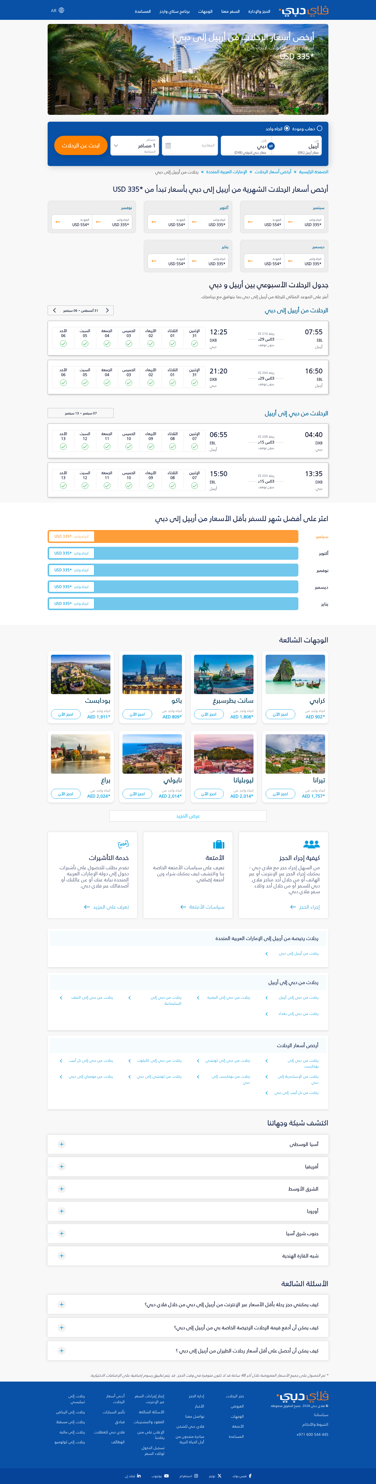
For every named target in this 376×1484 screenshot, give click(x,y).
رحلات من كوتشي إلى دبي (159, 1076)
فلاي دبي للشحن (190, 1426)
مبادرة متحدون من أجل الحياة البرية (190, 1439)
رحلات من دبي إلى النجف (92, 997)
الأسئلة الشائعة (151, 1412)
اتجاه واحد (274, 128)
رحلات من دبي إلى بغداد (298, 1013)
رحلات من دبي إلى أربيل (298, 997)
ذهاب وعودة (304, 128)
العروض (237, 1406)
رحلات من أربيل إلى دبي (298, 953)
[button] (188, 1144)
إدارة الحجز (196, 1396)
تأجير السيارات (114, 1412)
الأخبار (199, 1406)
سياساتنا (321, 1415)
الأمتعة (238, 1426)
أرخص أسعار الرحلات (273, 171)
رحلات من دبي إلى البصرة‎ (229, 997)
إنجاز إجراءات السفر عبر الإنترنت (149, 1399)
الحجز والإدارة (259, 11)
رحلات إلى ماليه (72, 1432)
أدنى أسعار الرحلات (115, 1399)
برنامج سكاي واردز (175, 11)
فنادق (120, 1422)
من (317, 140)
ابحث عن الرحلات (81, 145)
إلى (263, 140)
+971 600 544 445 (312, 1434)
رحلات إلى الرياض (70, 1412)
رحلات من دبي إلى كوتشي (228, 1060)
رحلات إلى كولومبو (70, 1442)
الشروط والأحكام (315, 1424)
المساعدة (143, 11)
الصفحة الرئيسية (313, 171)
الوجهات (205, 11)
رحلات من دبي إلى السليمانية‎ (166, 1000)
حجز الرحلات (235, 1396)
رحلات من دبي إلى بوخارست (303, 1063)
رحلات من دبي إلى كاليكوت (159, 1060)
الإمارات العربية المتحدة (226, 171)
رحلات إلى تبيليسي (77, 1399)
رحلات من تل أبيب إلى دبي (296, 1093)
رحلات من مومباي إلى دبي (91, 1076)
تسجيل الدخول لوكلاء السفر (153, 1450)
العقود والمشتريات (149, 1422)
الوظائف (118, 1442)
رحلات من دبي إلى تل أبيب (91, 1060)
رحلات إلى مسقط (70, 1422)
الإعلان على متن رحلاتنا (151, 1435)
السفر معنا (230, 11)
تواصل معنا (194, 1416)
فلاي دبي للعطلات (109, 1432)
